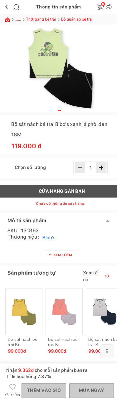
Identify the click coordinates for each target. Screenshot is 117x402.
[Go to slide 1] (59, 110)
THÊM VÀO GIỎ (44, 390)
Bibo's (49, 238)
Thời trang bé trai (41, 19)
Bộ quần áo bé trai (77, 19)
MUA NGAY (91, 390)
